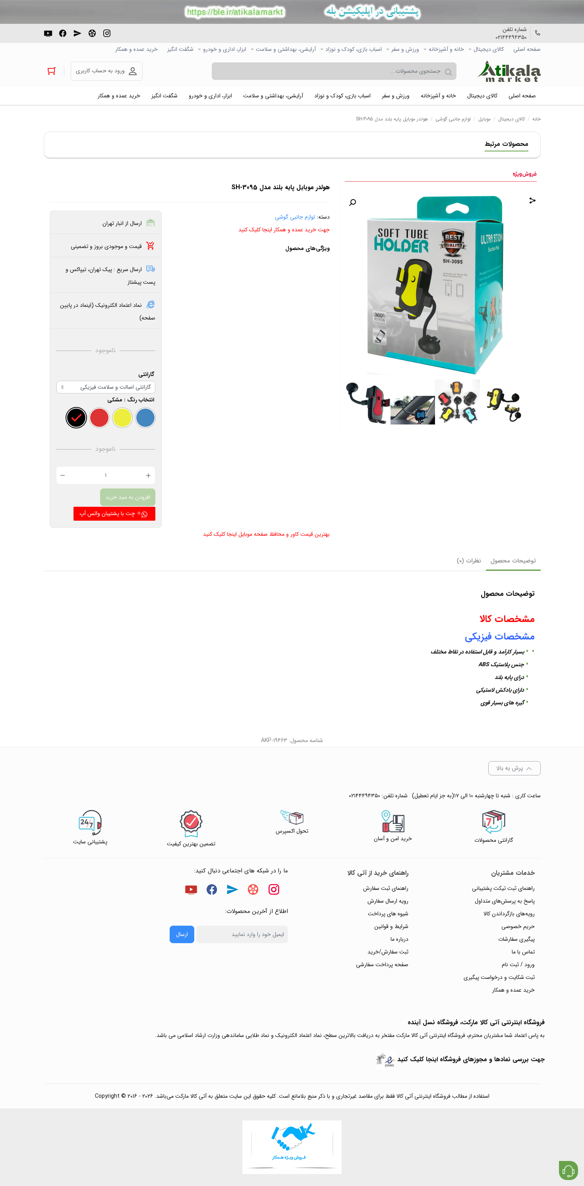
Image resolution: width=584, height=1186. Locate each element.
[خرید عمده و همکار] (292, 1147)
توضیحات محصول (513, 561)
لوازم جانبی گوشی (453, 119)
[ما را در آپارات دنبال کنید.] (92, 32)
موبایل (484, 119)
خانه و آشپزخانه (446, 49)
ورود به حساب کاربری (100, 70)
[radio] (145, 418)
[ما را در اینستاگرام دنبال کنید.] (106, 32)
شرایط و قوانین (391, 926)
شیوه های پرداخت (388, 913)
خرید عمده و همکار (136, 49)
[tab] (513, 561)
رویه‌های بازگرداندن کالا (509, 913)
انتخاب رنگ (140, 399)
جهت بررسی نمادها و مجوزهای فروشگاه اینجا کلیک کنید (471, 1059)
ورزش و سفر (405, 49)
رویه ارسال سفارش (387, 901)
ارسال (182, 934)
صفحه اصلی (527, 49)
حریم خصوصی (518, 926)
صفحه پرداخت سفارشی (382, 964)
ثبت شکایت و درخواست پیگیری (499, 977)
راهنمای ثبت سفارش (385, 888)
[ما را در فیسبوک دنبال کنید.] (62, 32)
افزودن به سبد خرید (127, 497)
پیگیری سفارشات (516, 939)
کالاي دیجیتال (489, 49)
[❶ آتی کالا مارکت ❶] (509, 71)
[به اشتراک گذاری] (533, 201)
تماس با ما (523, 952)
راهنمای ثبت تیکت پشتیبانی (503, 888)
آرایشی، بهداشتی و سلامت (286, 49)
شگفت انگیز (180, 49)
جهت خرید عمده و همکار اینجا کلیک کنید (284, 230)
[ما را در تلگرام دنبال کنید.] (77, 32)
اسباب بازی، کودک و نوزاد (353, 49)
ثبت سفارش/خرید (387, 952)
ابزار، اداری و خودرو (224, 49)
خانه (536, 119)
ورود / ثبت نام (518, 964)
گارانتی (146, 374)
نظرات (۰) (469, 561)
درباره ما (399, 939)
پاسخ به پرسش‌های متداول (505, 901)
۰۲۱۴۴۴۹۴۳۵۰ (511, 37)
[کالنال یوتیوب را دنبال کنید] (48, 32)
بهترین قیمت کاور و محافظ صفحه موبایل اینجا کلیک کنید (266, 534)
